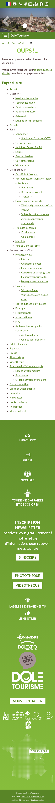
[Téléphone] (20, 3)
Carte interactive (24, 160)
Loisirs (19, 151)
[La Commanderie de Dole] (27, 637)
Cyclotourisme (23, 142)
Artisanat (20, 116)
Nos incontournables (26, 98)
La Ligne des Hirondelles (28, 120)
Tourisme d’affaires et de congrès (27, 502)
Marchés (20, 241)
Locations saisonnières (33, 268)
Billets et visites (18, 343)
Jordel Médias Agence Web (33, 797)
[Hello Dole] (27, 660)
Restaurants (28, 187)
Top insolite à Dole (25, 102)
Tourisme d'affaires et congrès (26, 366)
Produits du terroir (25, 227)
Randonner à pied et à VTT (36, 138)
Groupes (20, 285)
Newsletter (16, 397)
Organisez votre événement (30, 379)
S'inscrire (27, 557)
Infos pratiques (23, 317)
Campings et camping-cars (35, 272)
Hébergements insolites (34, 276)
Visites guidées (29, 290)
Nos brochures (23, 312)
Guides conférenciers (33, 339)
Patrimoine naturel (25, 111)
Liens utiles (16, 393)
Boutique (20, 308)
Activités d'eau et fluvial (28, 147)
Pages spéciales (18, 43)
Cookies (14, 800)
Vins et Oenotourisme (27, 245)
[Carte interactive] (35, 3)
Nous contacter (27, 701)
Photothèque (17, 357)
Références (21, 375)
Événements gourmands (28, 200)
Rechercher (16, 406)
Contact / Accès (18, 402)
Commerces (28, 236)
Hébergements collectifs (34, 281)
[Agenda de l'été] (30, 3)
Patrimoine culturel (26, 107)
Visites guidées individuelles (30, 303)
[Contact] (14, 3)
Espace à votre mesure (27, 370)
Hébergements (23, 254)
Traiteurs (26, 196)
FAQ (17, 321)
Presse (13, 352)
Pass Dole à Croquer (26, 174)
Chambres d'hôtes (31, 263)
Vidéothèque (17, 361)
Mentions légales (19, 411)
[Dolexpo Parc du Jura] (27, 645)
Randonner (21, 133)
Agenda (14, 125)
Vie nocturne (22, 165)
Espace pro (15, 348)
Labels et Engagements (22, 388)
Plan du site (24, 800)
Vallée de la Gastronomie (35, 214)
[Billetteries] (26, 3)
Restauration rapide (32, 192)
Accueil (5, 43)
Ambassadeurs (29, 335)
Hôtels (25, 259)
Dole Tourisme (20, 35)
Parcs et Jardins (24, 156)
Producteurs (28, 232)
